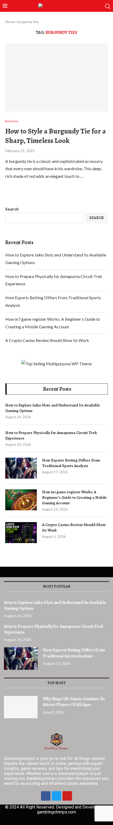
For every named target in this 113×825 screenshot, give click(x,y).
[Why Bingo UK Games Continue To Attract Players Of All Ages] (21, 707)
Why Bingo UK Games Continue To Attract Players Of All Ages (74, 702)
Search (12, 208)
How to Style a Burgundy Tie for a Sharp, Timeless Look (55, 135)
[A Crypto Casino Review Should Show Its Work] (21, 532)
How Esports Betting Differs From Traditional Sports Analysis (71, 463)
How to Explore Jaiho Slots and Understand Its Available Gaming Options (52, 408)
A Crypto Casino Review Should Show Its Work (47, 340)
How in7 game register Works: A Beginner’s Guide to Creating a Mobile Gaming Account (74, 497)
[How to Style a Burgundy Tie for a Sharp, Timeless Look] (56, 77)
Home (9, 22)
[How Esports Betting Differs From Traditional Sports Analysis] (21, 468)
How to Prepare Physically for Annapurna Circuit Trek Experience (51, 435)
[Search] (107, 6)
